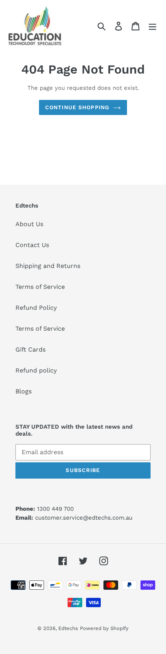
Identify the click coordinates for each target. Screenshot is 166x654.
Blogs (23, 391)
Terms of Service (40, 286)
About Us (29, 224)
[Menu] (152, 26)
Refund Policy (36, 307)
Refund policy (36, 370)
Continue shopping (77, 107)
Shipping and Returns (47, 265)
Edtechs (68, 628)
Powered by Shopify (104, 628)
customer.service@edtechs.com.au (83, 517)
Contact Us (32, 245)
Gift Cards (30, 349)
